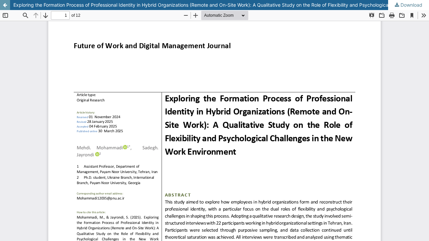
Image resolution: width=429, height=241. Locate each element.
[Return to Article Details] (5, 5)
